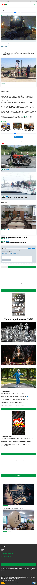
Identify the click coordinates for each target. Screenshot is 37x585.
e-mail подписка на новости (7, 553)
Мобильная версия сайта (6, 556)
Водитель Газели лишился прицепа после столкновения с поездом (14, 197)
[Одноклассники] (17, 12)
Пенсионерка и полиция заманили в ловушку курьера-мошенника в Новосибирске (18, 483)
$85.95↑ (9, 1)
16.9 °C (6, 1)
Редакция (3, 546)
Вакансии (3, 549)
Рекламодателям (4, 547)
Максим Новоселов (10, 15)
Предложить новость (18, 136)
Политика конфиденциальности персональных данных (8, 580)
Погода (2, 550)
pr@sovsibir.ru (14, 574)
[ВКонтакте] (15, 12)
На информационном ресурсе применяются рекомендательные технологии (11, 576)
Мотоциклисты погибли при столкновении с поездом (11, 170)
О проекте (3, 544)
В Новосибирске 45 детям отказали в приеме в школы (13, 508)
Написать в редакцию (18, 564)
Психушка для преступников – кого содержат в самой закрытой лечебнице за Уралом (16, 254)
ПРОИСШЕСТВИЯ (5, 505)
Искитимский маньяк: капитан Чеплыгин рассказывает (11, 253)
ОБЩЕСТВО (7, 169)
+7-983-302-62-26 (21, 574)
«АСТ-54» (25, 90)
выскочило (25, 116)
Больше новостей (18, 290)
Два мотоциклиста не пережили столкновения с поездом (12, 85)
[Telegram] (20, 12)
